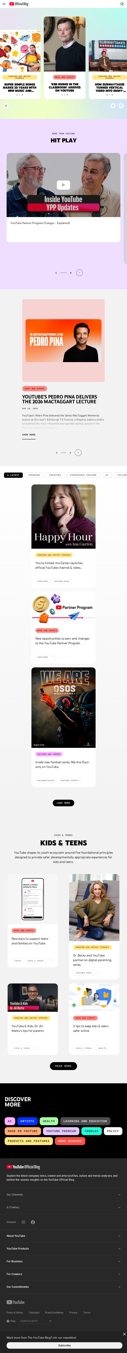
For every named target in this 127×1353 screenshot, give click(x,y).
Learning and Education (85, 1121)
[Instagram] (23, 1222)
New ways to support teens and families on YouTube (30, 941)
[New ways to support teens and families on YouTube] (33, 899)
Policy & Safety (15, 1312)
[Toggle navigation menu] (4, 4)
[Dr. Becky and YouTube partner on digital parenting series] (94, 907)
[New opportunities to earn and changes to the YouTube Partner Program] (63, 608)
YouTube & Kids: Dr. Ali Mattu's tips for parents (28, 1028)
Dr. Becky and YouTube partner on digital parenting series (92, 960)
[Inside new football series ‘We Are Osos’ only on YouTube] (63, 707)
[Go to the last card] (121, 106)
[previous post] (48, 452)
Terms (86, 1312)
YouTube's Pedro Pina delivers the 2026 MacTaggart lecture (59, 399)
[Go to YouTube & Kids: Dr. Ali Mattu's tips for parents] (33, 997)
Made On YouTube (23, 1131)
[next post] (78, 452)
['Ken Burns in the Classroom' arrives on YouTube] (64, 44)
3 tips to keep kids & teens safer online (91, 1028)
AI (10, 1121)
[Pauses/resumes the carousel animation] (6, 106)
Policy (113, 1131)
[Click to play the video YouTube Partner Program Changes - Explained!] (63, 185)
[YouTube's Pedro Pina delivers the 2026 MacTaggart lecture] (63, 340)
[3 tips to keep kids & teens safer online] (94, 997)
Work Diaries (70, 1141)
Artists (27, 1121)
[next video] (80, 273)
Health (49, 1121)
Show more (29, 434)
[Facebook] (33, 1222)
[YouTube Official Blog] (19, 4)
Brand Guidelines (54, 1312)
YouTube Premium (61, 1131)
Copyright (34, 1312)
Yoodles (92, 1131)
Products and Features (29, 1141)
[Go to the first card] (113, 106)
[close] (124, 1334)
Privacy (73, 1312)
